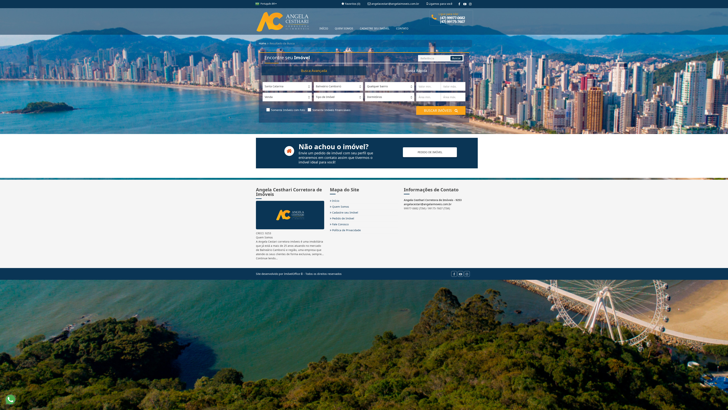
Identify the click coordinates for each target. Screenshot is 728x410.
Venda (269, 97)
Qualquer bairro (377, 86)
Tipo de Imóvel (325, 97)
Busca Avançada (314, 70)
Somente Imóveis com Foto (288, 110)
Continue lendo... (267, 258)
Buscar (456, 58)
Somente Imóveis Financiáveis (331, 110)
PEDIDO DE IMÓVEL (430, 152)
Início (335, 201)
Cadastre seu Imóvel (344, 212)
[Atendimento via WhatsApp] (10, 399)
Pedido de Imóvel (342, 218)
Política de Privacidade (346, 230)
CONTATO (402, 28)
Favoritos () (352, 4)
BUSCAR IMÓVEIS (439, 110)
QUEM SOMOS (344, 28)
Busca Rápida (416, 70)
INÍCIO (323, 28)
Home (262, 43)
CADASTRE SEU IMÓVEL (374, 28)
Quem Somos (340, 206)
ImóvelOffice (292, 274)
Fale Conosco (340, 224)
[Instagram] (470, 4)
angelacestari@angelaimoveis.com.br (428, 204)
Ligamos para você (440, 4)
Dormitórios (374, 97)
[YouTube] (464, 4)
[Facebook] (459, 4)
